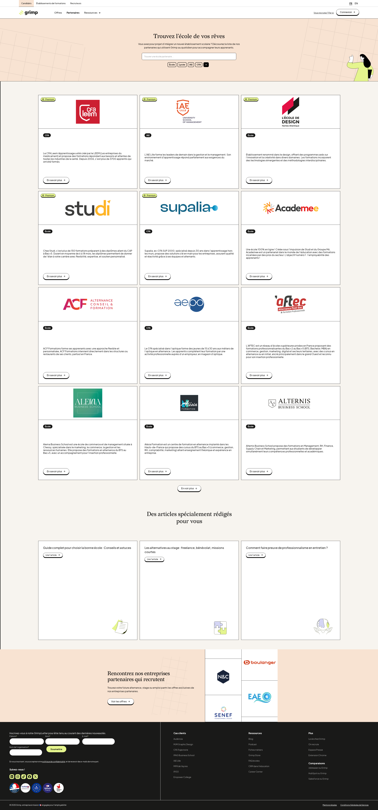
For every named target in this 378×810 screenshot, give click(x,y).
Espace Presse (315, 749)
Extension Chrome (317, 755)
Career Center (256, 771)
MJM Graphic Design (183, 744)
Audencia (178, 738)
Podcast (253, 744)
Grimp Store (254, 755)
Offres (58, 12)
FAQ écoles (254, 760)
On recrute (313, 744)
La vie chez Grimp (316, 738)
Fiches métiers (256, 749)
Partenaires (73, 12)
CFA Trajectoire (180, 749)
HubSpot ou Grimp (317, 773)
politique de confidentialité (53, 762)
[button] (92, 13)
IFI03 (176, 771)
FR (350, 3)
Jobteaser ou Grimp (318, 767)
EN (356, 3)
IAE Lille (177, 760)
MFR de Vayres (180, 766)
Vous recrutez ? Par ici (324, 12)
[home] (28, 12)
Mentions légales (330, 805)
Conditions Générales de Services (354, 805)
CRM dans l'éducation (259, 766)
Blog (251, 738)
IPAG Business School (183, 755)
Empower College (182, 777)
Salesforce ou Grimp (318, 778)
